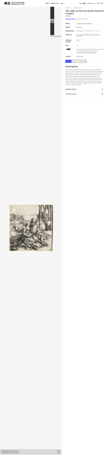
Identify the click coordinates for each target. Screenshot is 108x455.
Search (98, 3)
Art (62, 3)
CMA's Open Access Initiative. (88, 52)
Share (68, 61)
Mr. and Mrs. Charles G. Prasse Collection (88, 34)
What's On (54, 3)
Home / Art (67, 7)
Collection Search (77, 7)
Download (75, 61)
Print (83, 61)
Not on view (80, 56)
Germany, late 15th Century (84, 23)
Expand (14, 451)
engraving (79, 27)
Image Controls (5, 451)
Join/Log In (90, 3)
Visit (47, 3)
